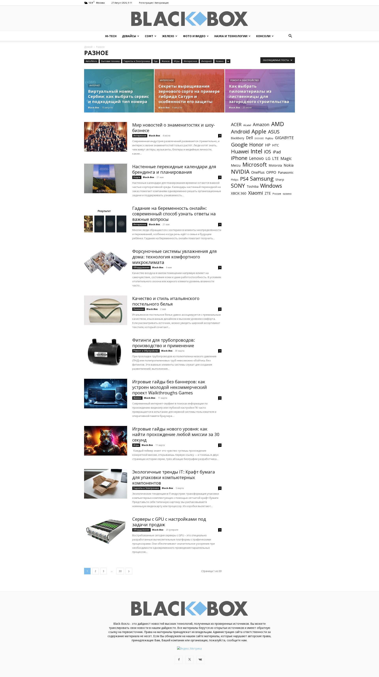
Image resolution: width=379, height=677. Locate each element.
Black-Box (93, 107)
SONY (238, 186)
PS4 (244, 179)
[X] (189, 660)
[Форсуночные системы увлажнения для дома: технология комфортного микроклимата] (105, 263)
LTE (275, 158)
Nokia (289, 165)
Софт (149, 36)
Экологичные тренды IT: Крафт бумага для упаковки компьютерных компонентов (173, 477)
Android (240, 131)
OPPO (271, 172)
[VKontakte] (200, 660)
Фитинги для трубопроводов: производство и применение (163, 342)
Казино (220, 61)
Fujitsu (269, 138)
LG (267, 158)
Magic (286, 158)
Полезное (138, 309)
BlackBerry (237, 138)
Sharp (279, 179)
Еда (156, 61)
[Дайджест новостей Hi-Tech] (189, 19)
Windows (271, 186)
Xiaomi (255, 193)
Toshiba (252, 187)
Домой (88, 47)
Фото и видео (194, 36)
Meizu (236, 165)
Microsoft (254, 164)
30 (120, 571)
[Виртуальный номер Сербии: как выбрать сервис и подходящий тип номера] (119, 91)
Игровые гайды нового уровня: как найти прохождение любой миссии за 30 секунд (176, 434)
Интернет (206, 61)
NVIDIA (240, 172)
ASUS (274, 131)
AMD (277, 124)
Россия (277, 193)
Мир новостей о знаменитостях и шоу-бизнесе (173, 127)
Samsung (262, 178)
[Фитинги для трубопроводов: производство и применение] (105, 352)
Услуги (136, 177)
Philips (234, 179)
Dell (249, 138)
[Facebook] (179, 660)
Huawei (240, 151)
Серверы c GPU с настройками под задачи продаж (169, 521)
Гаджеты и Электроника (137, 61)
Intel (256, 151)
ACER (236, 124)
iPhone (239, 158)
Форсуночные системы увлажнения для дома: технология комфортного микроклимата (174, 256)
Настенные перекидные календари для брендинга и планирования (174, 169)
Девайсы (129, 36)
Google (239, 145)
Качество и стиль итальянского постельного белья (165, 301)
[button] (290, 36)
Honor (256, 145)
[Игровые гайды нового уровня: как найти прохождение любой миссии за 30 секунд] (105, 441)
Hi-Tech (110, 36)
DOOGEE (259, 138)
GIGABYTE (284, 138)
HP (267, 145)
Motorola (275, 165)
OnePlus (258, 172)
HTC (275, 145)
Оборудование (141, 267)
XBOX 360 (238, 193)
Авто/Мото (91, 61)
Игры (177, 61)
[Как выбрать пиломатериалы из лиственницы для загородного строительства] (260, 91)
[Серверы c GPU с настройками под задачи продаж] (105, 531)
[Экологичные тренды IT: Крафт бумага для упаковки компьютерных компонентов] (105, 484)
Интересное (190, 61)
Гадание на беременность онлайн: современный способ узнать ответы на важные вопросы (174, 213)
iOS (267, 152)
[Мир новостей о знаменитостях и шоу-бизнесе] (105, 137)
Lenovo (256, 158)
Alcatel (247, 125)
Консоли (263, 36)
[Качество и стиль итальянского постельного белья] (105, 310)
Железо (168, 36)
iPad (277, 152)
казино (287, 193)
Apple (258, 131)
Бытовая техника (110, 61)
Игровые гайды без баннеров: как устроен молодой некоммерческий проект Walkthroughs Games (169, 387)
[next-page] (129, 571)
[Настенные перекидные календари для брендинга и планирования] (105, 178)
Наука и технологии (230, 36)
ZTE (268, 193)
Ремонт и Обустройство (244, 80)
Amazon (261, 124)
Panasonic (286, 172)
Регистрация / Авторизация (154, 2)
